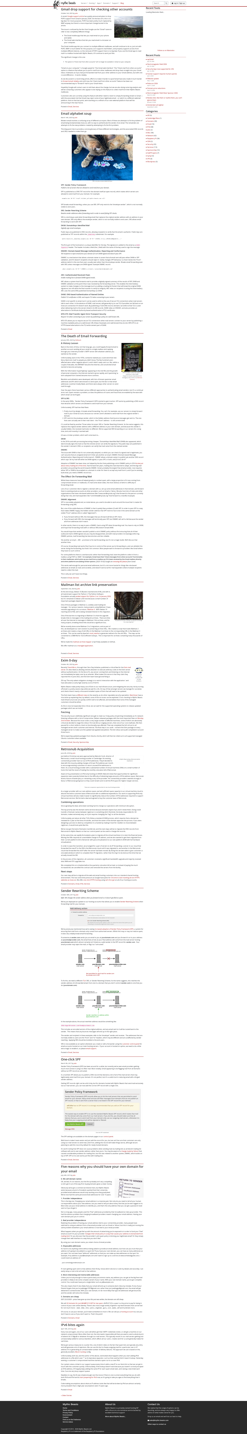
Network (150, 136)
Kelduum (78, 340)
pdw (76, 13)
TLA (84, 981)
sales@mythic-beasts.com (159, 1420)
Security (76, 742)
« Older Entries (66, 1395)
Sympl (149, 156)
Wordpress (151, 162)
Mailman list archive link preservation (89, 585)
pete (76, 664)
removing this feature (120, 561)
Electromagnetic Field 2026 (157, 64)
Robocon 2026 (152, 83)
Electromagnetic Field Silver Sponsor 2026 (162, 93)
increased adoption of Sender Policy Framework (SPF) (114, 929)
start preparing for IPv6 (88, 1377)
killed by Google (133, 38)
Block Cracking (80, 1352)
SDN (148, 141)
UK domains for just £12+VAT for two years (84, 1303)
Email (70, 107)
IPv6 (81, 884)
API (148, 115)
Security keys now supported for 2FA (160, 69)
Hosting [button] (92, 3)
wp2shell (150, 59)
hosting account (127, 1312)
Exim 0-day (69, 660)
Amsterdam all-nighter (155, 105)
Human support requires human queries (162, 74)
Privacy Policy (68, 1413)
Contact (65, 1417)
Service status (68, 1422)
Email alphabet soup (76, 113)
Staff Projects (152, 153)
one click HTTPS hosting (92, 880)
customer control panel (130, 1044)
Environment (67, 1415)
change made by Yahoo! (129, 1151)
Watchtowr (134, 695)
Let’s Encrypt (110, 880)
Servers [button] (83, 3)
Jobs (148, 130)
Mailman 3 (91, 609)
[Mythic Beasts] (68, 3)
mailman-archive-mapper (82, 642)
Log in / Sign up (179, 3)
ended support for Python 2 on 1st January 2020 (93, 596)
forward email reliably (71, 81)
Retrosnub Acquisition (77, 749)
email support (91, 1048)
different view (82, 695)
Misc (149, 133)
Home (65, 1408)
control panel (108, 1136)
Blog (122, 3)
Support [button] (115, 3)
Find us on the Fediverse (72, 1419)
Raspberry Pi (151, 138)
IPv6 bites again (72, 1325)
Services (76, 107)
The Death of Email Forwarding (84, 336)
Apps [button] (99, 3)
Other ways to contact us (157, 1424)
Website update (153, 79)
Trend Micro (72, 667)
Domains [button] (106, 3)
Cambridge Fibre (153, 118)
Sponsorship (84, 742)
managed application (85, 646)
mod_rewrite (94, 633)
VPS (148, 159)
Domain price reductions (156, 88)
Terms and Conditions (71, 1410)
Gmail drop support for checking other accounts (96, 9)
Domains (71, 884)
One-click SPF (71, 1059)
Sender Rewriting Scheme (80, 891)
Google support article (75, 16)
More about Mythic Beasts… (115, 1416)
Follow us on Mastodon (166, 50)
